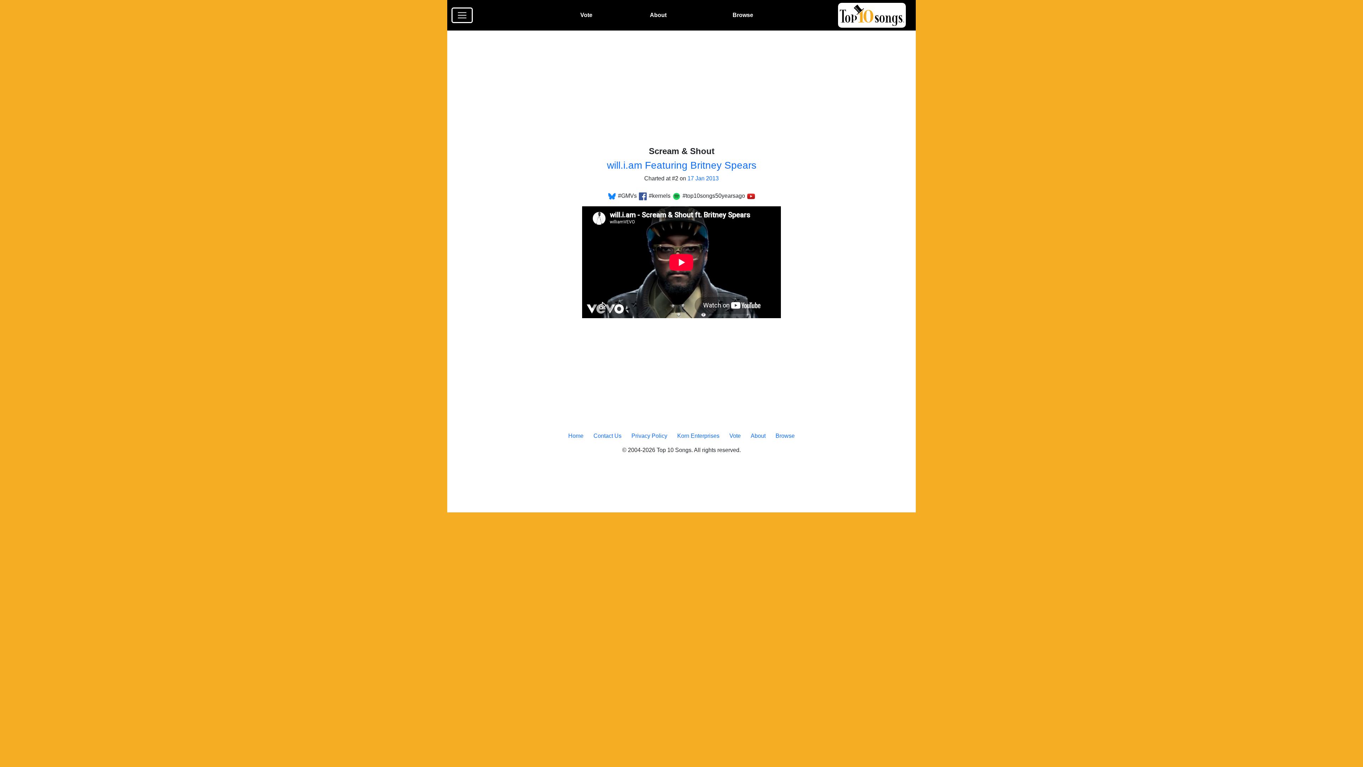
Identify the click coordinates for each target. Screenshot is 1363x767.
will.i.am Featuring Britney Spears (681, 165)
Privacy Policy (649, 436)
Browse (743, 15)
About (658, 15)
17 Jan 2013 (703, 178)
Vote (586, 15)
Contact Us (607, 436)
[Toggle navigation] (462, 15)
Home (576, 436)
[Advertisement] (685, 93)
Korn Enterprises (698, 436)
